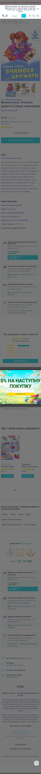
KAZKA (6, 15)
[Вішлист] (34, 16)
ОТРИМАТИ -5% (20, 394)
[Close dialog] (39, 372)
